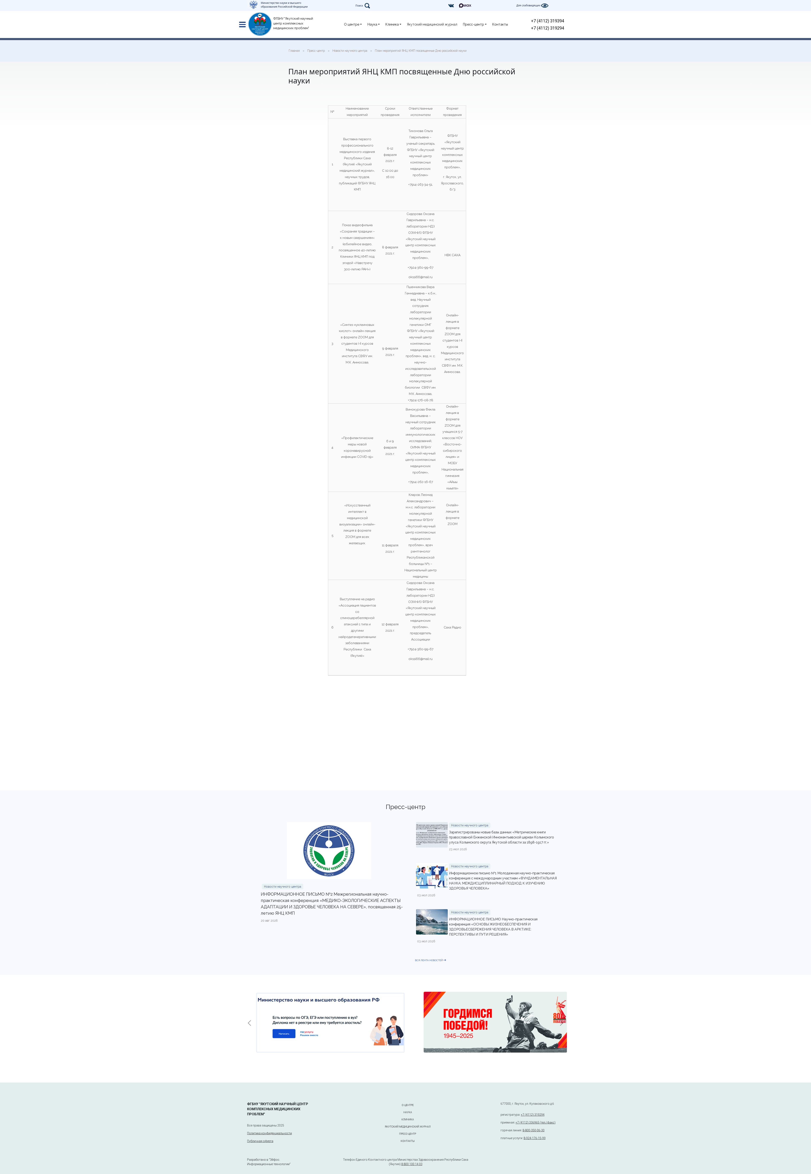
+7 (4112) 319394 (547, 20)
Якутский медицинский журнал (432, 24)
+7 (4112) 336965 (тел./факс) (535, 1122)
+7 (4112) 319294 (547, 28)
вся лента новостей (429, 960)
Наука (372, 24)
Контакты (500, 24)
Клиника (392, 24)
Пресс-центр (473, 24)
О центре (351, 24)
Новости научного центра (282, 886)
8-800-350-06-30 (533, 1130)
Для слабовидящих (528, 5)
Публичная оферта (260, 1141)
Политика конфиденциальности (269, 1133)
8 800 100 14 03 (411, 1164)
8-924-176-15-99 (535, 1138)
